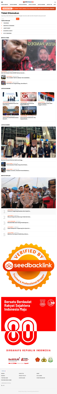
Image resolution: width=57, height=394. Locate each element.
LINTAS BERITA (4, 71)
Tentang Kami (4, 378)
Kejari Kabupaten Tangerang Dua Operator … (19, 228)
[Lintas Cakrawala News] (28, 2)
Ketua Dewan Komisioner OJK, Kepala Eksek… (28, 118)
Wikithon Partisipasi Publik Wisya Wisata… (18, 234)
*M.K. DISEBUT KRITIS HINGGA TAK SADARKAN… (18, 77)
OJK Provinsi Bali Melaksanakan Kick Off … (11, 118)
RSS (3, 385)
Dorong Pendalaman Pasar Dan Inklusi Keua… (10, 104)
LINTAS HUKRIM (4, 158)
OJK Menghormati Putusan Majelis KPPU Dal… (27, 104)
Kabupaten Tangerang (8, 25)
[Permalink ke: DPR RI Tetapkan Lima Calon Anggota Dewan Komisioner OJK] (46, 96)
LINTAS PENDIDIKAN (11, 221)
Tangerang (6, 23)
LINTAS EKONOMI (6, 102)
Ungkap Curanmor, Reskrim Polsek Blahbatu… (18, 170)
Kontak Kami (22, 378)
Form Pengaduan (41, 378)
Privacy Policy (22, 375)
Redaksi (3, 375)
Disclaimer (39, 375)
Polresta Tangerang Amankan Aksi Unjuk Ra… (19, 211)
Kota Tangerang (7, 33)
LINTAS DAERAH (11, 232)
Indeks (3, 373)
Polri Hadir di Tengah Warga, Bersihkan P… (17, 83)
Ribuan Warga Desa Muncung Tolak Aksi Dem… (19, 217)
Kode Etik (21, 373)
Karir (38, 373)
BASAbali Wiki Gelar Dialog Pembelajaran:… (18, 222)
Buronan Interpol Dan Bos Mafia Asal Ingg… (12, 160)
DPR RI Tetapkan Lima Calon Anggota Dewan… (45, 104)
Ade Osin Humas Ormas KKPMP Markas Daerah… (13, 73)
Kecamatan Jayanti (7, 30)
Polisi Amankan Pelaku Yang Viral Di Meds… (17, 165)
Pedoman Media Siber (6, 380)
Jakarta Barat (6, 28)
